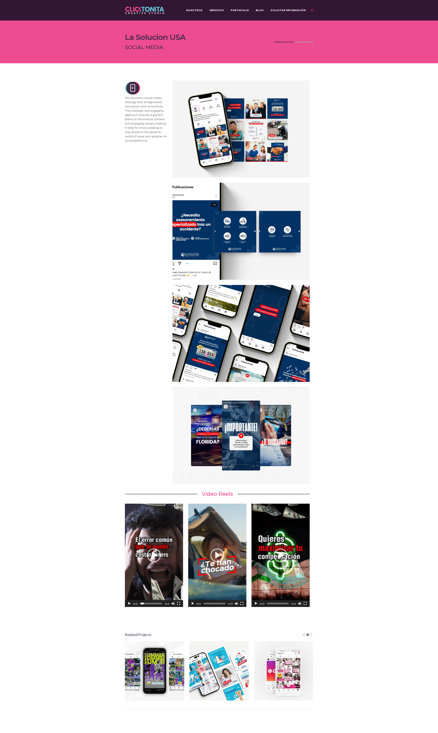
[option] (154, 671)
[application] (154, 555)
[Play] (129, 603)
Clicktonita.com (283, 42)
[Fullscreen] (178, 603)
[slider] (151, 603)
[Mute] (173, 603)
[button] (241, 129)
